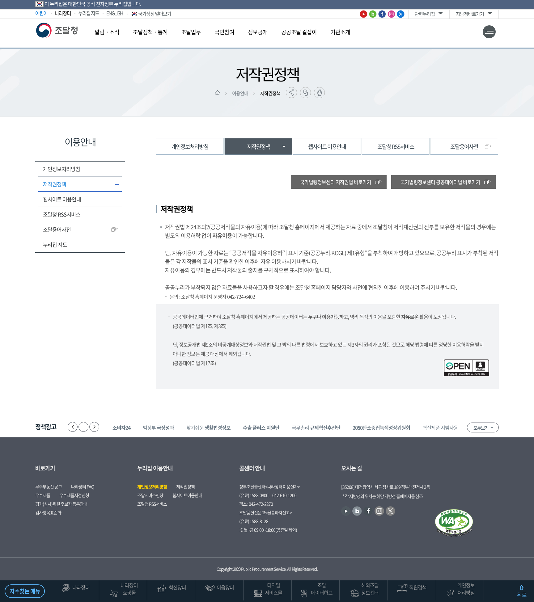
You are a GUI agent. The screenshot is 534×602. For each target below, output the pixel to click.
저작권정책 (270, 93)
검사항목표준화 (48, 512)
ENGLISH (114, 13)
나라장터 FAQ (82, 486)
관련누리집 (425, 14)
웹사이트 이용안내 (62, 199)
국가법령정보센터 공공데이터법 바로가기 (440, 182)
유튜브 (363, 14)
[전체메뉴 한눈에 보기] (489, 31)
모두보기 (480, 427)
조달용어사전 (57, 229)
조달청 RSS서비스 (61, 214)
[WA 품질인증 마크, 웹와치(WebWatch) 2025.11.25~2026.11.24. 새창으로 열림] (454, 523)
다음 (94, 427)
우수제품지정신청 (74, 495)
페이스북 (382, 14)
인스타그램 (391, 14)
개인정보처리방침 (61, 169)
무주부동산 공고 (48, 486)
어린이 (41, 13)
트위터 (401, 14)
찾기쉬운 (208, 427)
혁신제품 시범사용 (449, 427)
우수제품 (42, 495)
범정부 (158, 427)
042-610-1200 (284, 495)
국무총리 (316, 427)
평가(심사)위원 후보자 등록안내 (61, 504)
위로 (521, 595)
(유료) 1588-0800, (254, 495)
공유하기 (291, 92)
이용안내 (240, 93)
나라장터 (63, 13)
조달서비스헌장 (150, 495)
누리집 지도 (88, 13)
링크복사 (305, 92)
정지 (83, 427)
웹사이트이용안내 (187, 495)
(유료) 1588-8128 (253, 521)
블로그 (373, 14)
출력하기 (319, 92)
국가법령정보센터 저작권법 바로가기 (335, 182)
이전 (73, 427)
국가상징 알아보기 (154, 13)
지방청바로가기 (470, 14)
